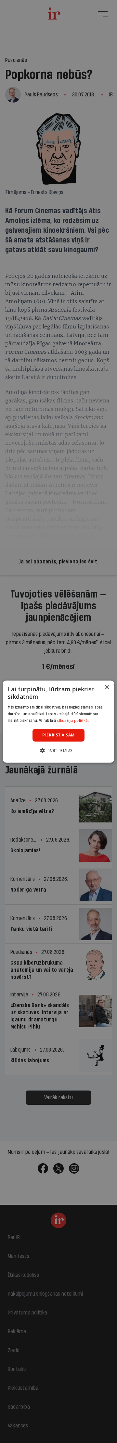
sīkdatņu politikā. (73, 720)
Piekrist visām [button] (58, 735)
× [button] (106, 687)
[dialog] (58, 722)
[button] (58, 750)
